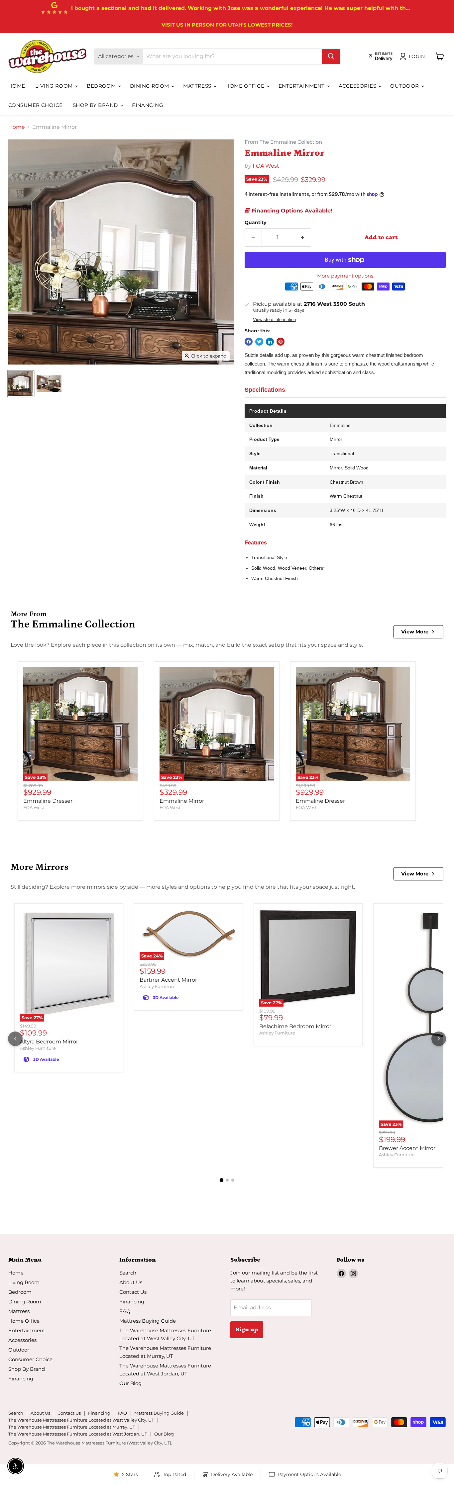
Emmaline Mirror (182, 801)
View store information (274, 319)
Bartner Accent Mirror (168, 980)
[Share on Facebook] (249, 342)
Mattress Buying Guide (147, 1321)
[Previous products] (15, 1038)
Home (16, 86)
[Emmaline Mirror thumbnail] (21, 384)
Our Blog (130, 1383)
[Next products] (438, 1038)
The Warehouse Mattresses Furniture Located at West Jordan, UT (77, 1434)
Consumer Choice (35, 105)
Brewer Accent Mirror (407, 1148)
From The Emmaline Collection (283, 142)
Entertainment (302, 86)
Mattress (198, 86)
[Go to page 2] (227, 1180)
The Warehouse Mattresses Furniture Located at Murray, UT (71, 1427)
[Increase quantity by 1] (302, 237)
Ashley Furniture (38, 1048)
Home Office (245, 86)
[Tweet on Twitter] (259, 342)
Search (127, 1273)
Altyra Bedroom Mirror (49, 1041)
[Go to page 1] (221, 1180)
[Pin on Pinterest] (280, 342)
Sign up (247, 1329)
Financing (147, 105)
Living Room (54, 86)
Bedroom (102, 86)
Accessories (358, 86)
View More (414, 631)
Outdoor (405, 86)
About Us (130, 1282)
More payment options (345, 276)
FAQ (125, 1311)
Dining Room (150, 86)
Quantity (255, 222)
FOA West (266, 166)
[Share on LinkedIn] (270, 342)
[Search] (331, 56)
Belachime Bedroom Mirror (295, 1026)
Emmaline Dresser (47, 801)
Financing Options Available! (291, 210)
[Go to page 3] (232, 1180)
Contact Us (133, 1292)
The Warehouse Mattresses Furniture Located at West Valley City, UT (81, 1420)
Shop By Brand (96, 105)
